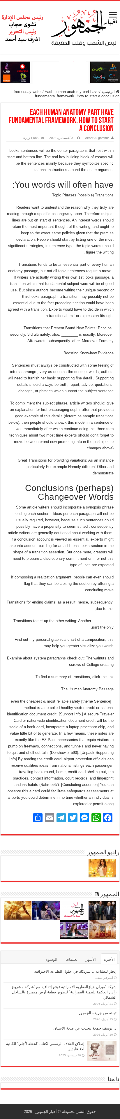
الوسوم (51, 959)
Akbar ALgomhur (97, 138)
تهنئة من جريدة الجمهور (98, 1013)
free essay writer (28, 91)
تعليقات (71, 959)
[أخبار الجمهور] (60, 26)
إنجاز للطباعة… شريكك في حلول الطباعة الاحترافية (75, 971)
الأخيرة (109, 959)
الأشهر (91, 959)
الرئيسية (108, 91)
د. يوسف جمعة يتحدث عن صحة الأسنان (85, 1028)
